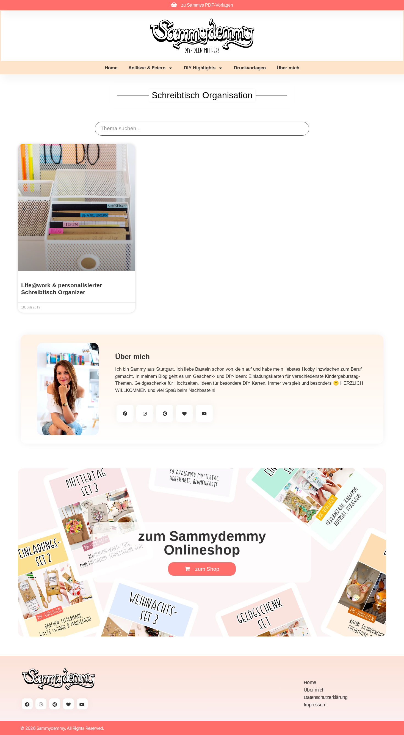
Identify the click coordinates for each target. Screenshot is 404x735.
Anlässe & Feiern (146, 67)
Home (111, 67)
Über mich (288, 67)
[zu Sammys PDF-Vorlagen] (174, 5)
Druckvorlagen (250, 67)
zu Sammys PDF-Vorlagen (207, 5)
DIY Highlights (199, 67)
